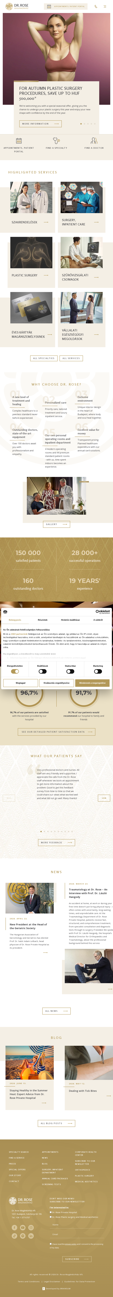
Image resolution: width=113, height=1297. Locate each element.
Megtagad (20, 683)
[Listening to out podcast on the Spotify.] (22, 1236)
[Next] (104, 798)
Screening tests (51, 1184)
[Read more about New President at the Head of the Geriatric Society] (45, 952)
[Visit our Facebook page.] (14, 1227)
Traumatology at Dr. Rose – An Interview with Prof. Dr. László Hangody (88, 893)
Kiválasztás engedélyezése (56, 683)
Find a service (17, 1158)
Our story (15, 1175)
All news (51, 1011)
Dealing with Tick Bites (83, 1090)
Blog (45, 1164)
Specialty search (19, 1152)
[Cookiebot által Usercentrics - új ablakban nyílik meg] (98, 612)
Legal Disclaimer (52, 1281)
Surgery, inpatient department (52, 1171)
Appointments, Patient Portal (19, 149)
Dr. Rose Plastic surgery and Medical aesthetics (75, 1217)
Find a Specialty (56, 147)
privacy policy (70, 1244)
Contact (14, 1181)
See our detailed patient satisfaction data (53, 732)
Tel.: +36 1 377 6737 (21, 1217)
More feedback (51, 842)
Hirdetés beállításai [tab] (70, 620)
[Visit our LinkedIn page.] (31, 1236)
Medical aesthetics (86, 1181)
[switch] (43, 671)
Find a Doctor (94, 147)
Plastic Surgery (84, 1176)
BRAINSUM (65, 1288)
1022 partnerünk (19, 634)
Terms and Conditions (29, 1281)
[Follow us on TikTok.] (14, 1236)
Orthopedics (82, 1170)
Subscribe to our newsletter (85, 1162)
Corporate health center (85, 1153)
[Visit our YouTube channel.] (22, 1227)
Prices (12, 1164)
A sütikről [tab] (98, 620)
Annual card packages (55, 1178)
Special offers (17, 1169)
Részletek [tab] (42, 620)
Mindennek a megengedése (92, 683)
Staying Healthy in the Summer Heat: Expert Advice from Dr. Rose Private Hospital (29, 1094)
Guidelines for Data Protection (79, 1281)
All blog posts (51, 1123)
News (45, 1158)
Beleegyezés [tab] (15, 620)
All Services (71, 358)
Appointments (50, 1152)
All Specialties (44, 358)
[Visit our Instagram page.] (31, 1227)
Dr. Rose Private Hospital (64, 1212)
